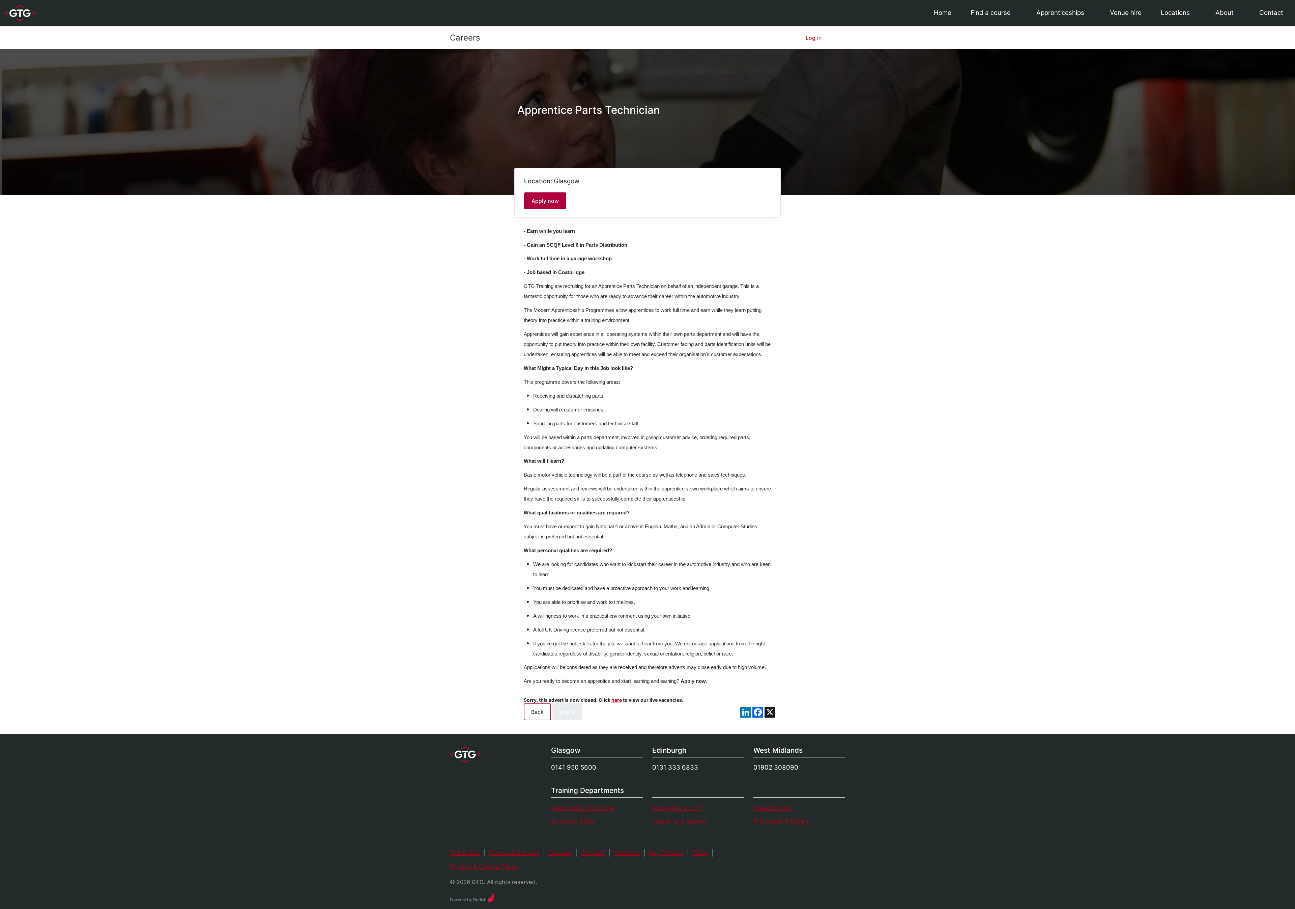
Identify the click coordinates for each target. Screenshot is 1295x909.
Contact (1271, 13)
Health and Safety (679, 821)
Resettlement (773, 808)
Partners (627, 853)
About (1224, 13)
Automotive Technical (583, 808)
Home (942, 13)
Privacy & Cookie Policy (484, 867)
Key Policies (666, 853)
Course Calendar (514, 853)
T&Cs (700, 853)
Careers (465, 38)
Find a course (991, 13)
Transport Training (780, 821)
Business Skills (572, 821)
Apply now (545, 200)
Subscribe (465, 853)
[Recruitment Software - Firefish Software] (472, 897)
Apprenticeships (1060, 13)
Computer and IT (677, 808)
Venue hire (1126, 13)
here (616, 700)
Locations (1175, 13)
